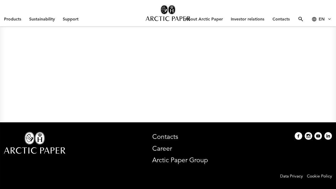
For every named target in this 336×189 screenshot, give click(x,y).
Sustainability (42, 19)
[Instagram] (308, 136)
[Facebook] (298, 136)
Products (12, 19)
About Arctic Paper (204, 19)
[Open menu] (301, 19)
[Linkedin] (328, 136)
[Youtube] (318, 136)
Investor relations (247, 19)
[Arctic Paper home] (168, 13)
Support (70, 19)
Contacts (281, 19)
